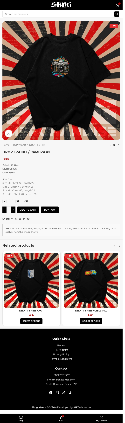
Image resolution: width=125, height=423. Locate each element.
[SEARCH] (116, 14)
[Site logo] (61, 4)
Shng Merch (39, 407)
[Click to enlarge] (8, 133)
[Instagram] (57, 392)
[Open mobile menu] (4, 5)
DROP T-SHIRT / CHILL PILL (91, 310)
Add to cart (28, 209)
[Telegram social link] (28, 219)
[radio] (4, 201)
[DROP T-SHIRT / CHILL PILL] (91, 280)
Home (5, 144)
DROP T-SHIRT (37, 144)
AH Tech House (82, 407)
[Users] (70, 392)
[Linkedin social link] (24, 219)
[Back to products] (114, 145)
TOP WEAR (19, 144)
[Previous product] (110, 145)
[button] (114, 246)
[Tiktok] (64, 392)
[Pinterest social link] (20, 219)
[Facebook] (51, 392)
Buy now (50, 209)
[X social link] (16, 219)
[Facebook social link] (12, 219)
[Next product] (118, 145)
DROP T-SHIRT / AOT (31, 310)
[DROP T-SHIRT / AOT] (31, 280)
